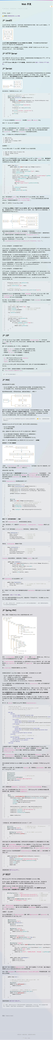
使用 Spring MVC (13, 870)
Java (4, 10)
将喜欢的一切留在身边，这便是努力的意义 (26, 1034)
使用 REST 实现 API (14, 1001)
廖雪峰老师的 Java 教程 (14, 16)
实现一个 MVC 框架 (15, 595)
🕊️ (23, 1038)
